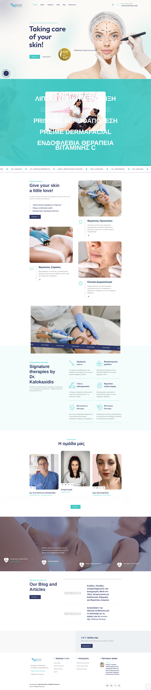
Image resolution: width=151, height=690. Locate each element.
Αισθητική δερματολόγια (83, 663)
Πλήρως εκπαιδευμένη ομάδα (42, 208)
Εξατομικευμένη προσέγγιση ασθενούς (46, 211)
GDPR (55, 672)
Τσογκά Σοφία (66, 490)
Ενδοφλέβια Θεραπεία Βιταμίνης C (75, 145)
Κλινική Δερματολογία (82, 666)
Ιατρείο (42, 4)
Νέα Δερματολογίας (82, 669)
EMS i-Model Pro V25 (75, 109)
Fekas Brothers (43, 684)
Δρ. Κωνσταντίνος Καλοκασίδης (42, 493)
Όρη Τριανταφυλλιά (100, 493)
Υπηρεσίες (50, 4)
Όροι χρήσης (57, 663)
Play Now (33, 344)
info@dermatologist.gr (37, 674)
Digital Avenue (53, 684)
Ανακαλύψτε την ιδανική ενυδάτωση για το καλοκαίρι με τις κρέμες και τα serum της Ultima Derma (98, 613)
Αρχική (35, 4)
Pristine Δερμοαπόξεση (76, 120)
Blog (64, 4)
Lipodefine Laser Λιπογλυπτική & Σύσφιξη (75, 96)
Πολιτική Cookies (58, 669)
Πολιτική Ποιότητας (59, 666)
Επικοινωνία (72, 4)
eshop (58, 4)
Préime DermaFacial (75, 131)
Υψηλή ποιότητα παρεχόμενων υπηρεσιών (47, 205)
